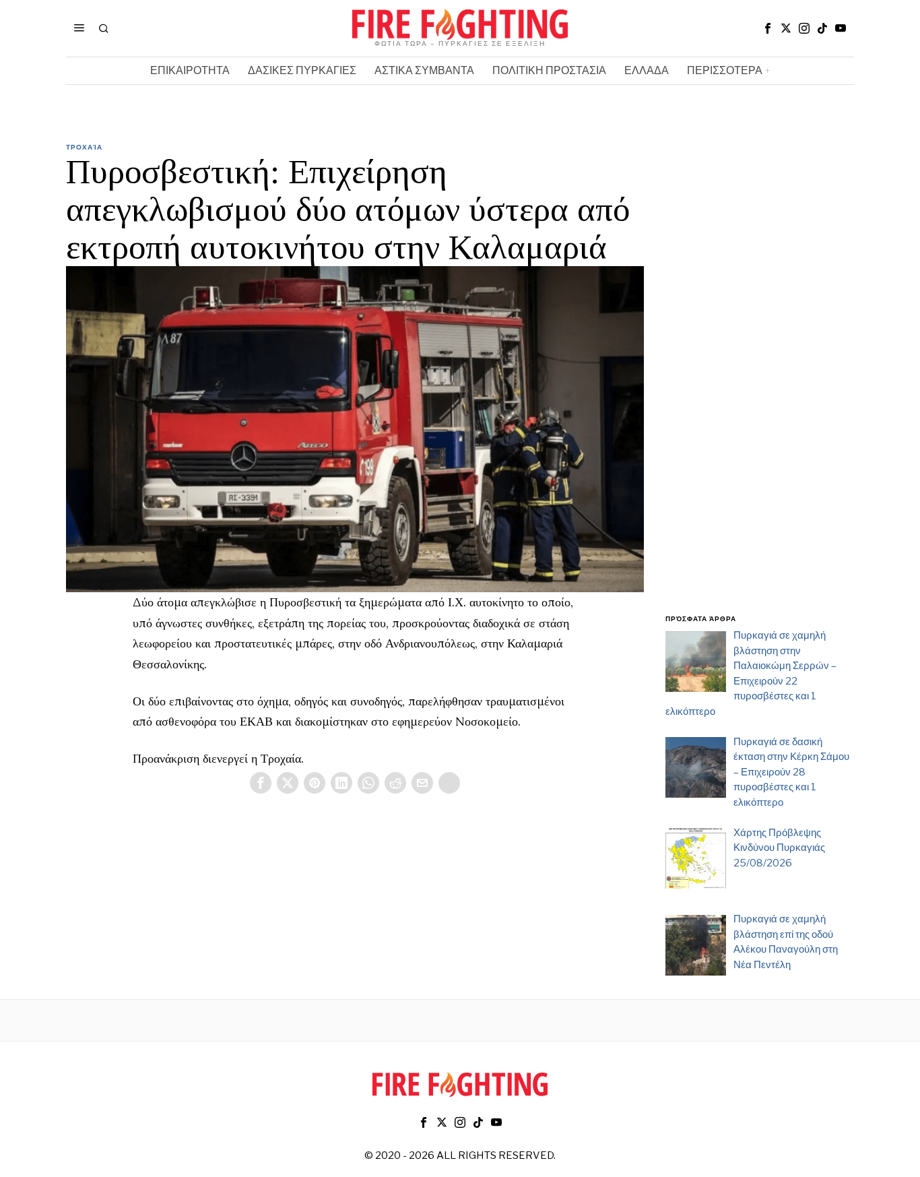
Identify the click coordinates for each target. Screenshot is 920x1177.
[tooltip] (768, 28)
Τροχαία (84, 147)
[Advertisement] (759, 386)
